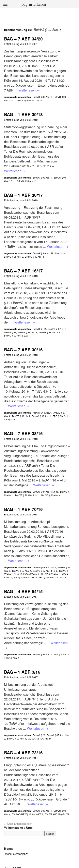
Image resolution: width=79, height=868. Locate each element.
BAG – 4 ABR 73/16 (23, 752)
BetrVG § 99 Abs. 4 (50, 495)
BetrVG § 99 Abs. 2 (26, 181)
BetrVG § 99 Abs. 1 (42, 96)
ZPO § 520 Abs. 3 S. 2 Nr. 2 (52, 577)
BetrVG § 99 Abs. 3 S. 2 (16, 335)
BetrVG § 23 (39, 735)
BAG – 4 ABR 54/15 (23, 591)
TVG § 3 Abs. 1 (11, 657)
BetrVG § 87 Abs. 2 (30, 574)
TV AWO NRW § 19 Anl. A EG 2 (27, 814)
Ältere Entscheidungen (18, 823)
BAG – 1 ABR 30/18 (23, 114)
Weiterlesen (29, 90)
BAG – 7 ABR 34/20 (23, 39)
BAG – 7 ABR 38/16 (23, 433)
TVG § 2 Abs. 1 (61, 654)
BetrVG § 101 (39, 328)
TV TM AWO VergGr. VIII (57, 814)
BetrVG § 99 (10, 332)
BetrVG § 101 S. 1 (57, 328)
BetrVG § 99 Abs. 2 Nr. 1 (27, 495)
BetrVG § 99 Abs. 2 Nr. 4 (29, 100)
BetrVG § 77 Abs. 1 (21, 570)
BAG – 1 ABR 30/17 (23, 195)
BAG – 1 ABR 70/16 (23, 509)
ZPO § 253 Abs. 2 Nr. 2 (25, 577)
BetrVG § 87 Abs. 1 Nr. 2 (45, 570)
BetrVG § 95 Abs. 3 (13, 256)
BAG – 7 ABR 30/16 (23, 349)
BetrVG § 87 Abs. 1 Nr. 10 (45, 491)
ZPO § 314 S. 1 (60, 416)
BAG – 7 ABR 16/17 (23, 271)
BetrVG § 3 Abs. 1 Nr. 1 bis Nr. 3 (49, 253)
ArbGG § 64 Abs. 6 (42, 412)
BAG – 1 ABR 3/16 (22, 672)
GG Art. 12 (33, 738)
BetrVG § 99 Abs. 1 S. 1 (50, 332)
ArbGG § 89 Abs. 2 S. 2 (44, 567)
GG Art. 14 (46, 738)
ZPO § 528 (9, 419)
